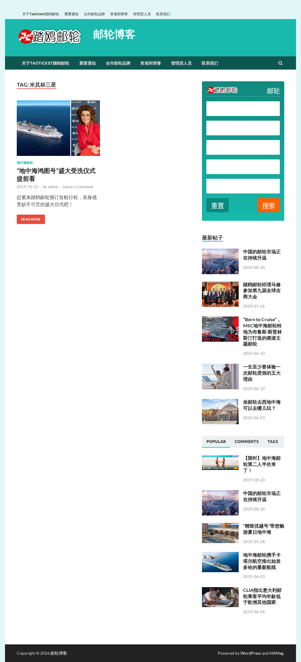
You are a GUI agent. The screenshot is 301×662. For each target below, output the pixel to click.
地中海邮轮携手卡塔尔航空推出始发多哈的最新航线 (262, 561)
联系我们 (163, 14)
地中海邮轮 (25, 163)
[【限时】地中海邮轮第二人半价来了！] (220, 458)
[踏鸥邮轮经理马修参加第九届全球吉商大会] (220, 285)
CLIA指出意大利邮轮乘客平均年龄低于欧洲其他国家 (262, 596)
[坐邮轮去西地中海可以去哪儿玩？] (220, 402)
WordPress (250, 653)
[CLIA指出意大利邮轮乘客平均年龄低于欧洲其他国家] (220, 590)
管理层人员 (142, 14)
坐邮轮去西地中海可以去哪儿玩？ (262, 405)
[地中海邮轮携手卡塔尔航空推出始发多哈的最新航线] (220, 555)
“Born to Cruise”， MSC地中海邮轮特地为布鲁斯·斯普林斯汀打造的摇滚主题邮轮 (262, 331)
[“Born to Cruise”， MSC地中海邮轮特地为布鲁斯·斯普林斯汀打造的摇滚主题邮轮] (220, 320)
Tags (272, 441)
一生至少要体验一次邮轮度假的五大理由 (262, 373)
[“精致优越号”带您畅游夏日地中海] (220, 526)
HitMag (276, 653)
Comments (247, 441)
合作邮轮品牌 (94, 14)
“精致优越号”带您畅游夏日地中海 (263, 529)
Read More (29, 218)
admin (53, 186)
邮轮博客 (114, 34)
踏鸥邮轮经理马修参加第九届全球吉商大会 (262, 290)
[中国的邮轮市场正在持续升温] (220, 252)
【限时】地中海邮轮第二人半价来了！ (262, 464)
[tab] (216, 442)
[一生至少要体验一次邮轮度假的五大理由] (220, 367)
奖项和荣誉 (119, 14)
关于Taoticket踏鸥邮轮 (40, 14)
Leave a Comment (78, 186)
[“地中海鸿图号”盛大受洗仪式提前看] (58, 130)
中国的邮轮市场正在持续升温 (262, 254)
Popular (216, 441)
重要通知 (71, 14)
